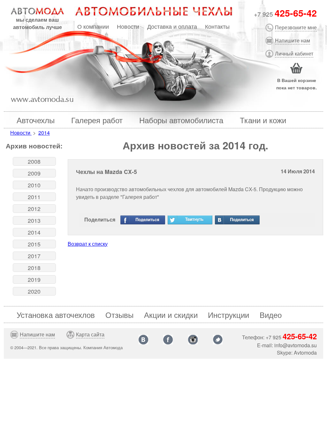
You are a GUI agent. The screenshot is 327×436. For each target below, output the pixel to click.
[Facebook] (142, 219)
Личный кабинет (294, 53)
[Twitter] (190, 219)
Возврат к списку (88, 243)
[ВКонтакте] (237, 219)
